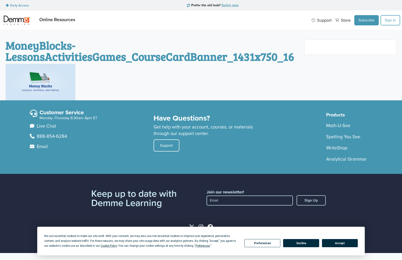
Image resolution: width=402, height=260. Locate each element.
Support (166, 145)
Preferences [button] (202, 245)
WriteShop (336, 147)
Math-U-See (338, 125)
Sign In (390, 20)
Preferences (262, 243)
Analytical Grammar (346, 158)
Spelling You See (343, 136)
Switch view (230, 5)
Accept (340, 243)
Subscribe (366, 20)
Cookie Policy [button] (108, 245)
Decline (301, 243)
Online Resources (57, 19)
